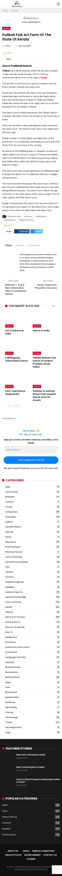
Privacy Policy (13, 855)
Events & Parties (13, 551)
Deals (8, 536)
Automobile (11, 491)
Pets (7, 687)
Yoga (8, 732)
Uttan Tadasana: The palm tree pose (45, 286)
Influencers (11, 637)
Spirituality (11, 707)
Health (8, 607)
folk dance (28, 216)
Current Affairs (13, 526)
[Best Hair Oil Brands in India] (8, 758)
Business (9, 496)
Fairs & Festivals (13, 556)
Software (10, 702)
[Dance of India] (45, 319)
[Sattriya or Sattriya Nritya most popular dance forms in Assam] (45, 379)
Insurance (10, 642)
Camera (9, 501)
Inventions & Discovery (17, 647)
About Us (13, 850)
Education (10, 541)
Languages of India (15, 657)
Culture (9, 521)
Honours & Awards (15, 627)
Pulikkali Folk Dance (26, 220)
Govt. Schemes (13, 602)
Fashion (9, 571)
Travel (8, 722)
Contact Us (50, 855)
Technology (11, 717)
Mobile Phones (13, 667)
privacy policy (37, 468)
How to (9, 632)
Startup (9, 712)
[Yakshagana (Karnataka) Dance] (17, 346)
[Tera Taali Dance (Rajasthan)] (17, 379)
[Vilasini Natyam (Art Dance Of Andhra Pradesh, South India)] (45, 346)
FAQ (7, 567)
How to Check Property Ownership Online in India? (38, 780)
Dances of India (15, 216)
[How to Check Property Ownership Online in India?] (8, 782)
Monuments (11, 672)
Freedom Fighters (14, 582)
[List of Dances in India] (17, 319)
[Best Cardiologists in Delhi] (8, 770)
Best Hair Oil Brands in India (30, 754)
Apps (8, 486)
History (9, 612)
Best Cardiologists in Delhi (30, 767)
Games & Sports (13, 592)
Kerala (44, 77)
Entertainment (13, 546)
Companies (11, 511)
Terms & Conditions (43, 850)
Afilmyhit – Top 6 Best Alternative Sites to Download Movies (15, 289)
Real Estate (11, 692)
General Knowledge (15, 597)
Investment (11, 652)
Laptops (9, 662)
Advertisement (32, 855)
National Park (12, 677)
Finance (9, 577)
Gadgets (10, 587)
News (8, 682)
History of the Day (15, 617)
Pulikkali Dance (9, 220)
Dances (6, 28)
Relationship (12, 697)
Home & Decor (12, 622)
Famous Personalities (16, 562)
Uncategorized (13, 727)
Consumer (10, 516)
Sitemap (31, 859)
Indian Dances (41, 216)
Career (9, 506)
